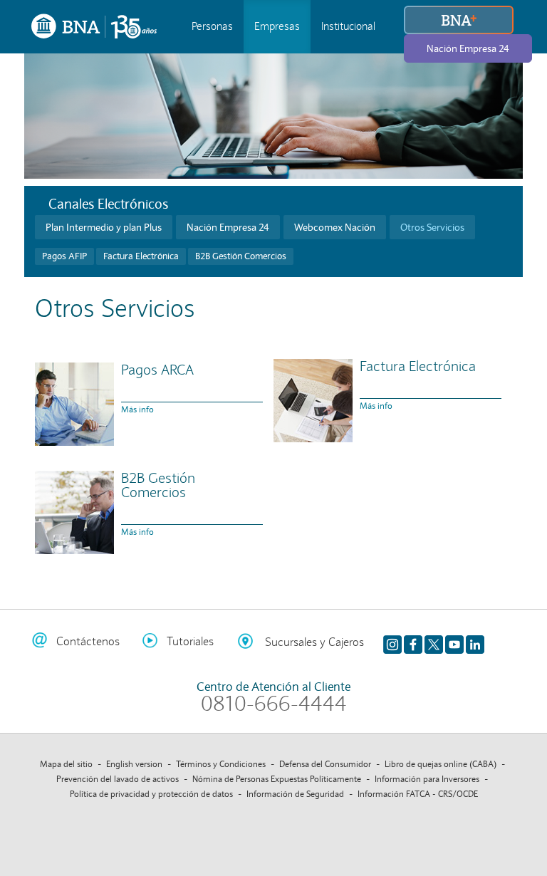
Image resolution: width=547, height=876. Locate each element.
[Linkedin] (475, 641)
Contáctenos (88, 641)
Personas (212, 26)
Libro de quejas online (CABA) (440, 763)
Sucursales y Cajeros (314, 642)
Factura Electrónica (141, 256)
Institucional (348, 26)
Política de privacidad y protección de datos (151, 793)
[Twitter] (433, 641)
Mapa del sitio (66, 763)
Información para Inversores (427, 778)
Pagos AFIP (64, 256)
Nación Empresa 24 (468, 48)
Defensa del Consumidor (325, 763)
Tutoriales (190, 641)
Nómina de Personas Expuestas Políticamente (276, 778)
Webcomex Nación (334, 227)
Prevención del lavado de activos (117, 778)
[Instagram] (392, 641)
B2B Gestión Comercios (240, 256)
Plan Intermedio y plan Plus (104, 227)
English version (134, 763)
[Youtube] (454, 641)
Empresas (277, 26)
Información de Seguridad (295, 793)
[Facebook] (413, 641)
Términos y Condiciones (221, 763)
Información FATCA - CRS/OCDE (418, 793)
